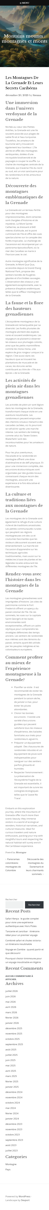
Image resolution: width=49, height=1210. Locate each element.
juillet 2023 (11, 1150)
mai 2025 (10, 1065)
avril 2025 (10, 1070)
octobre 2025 (12, 1038)
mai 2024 (10, 1108)
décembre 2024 (13, 1092)
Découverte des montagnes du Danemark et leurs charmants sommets (35, 867)
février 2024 (11, 1113)
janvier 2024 (12, 1118)
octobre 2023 (12, 1134)
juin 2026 (10, 996)
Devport (25, 1200)
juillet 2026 (11, 991)
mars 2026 (11, 1012)
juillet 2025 (11, 1054)
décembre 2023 (13, 1123)
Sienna (37, 95)
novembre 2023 (13, 1129)
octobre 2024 (12, 1102)
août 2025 (10, 1049)
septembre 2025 (14, 1044)
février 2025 (11, 1081)
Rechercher (11, 899)
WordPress (24, 1196)
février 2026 (11, 1017)
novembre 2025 (13, 1033)
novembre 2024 (13, 1097)
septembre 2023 (14, 1139)
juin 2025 (10, 1060)
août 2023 (10, 1145)
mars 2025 (11, 1076)
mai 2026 (10, 1001)
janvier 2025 (12, 1086)
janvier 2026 (12, 1022)
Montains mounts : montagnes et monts (24, 38)
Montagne (21, 852)
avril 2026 (10, 1007)
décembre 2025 (13, 1028)
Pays (7, 1169)
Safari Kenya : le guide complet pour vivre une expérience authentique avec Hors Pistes (22, 922)
